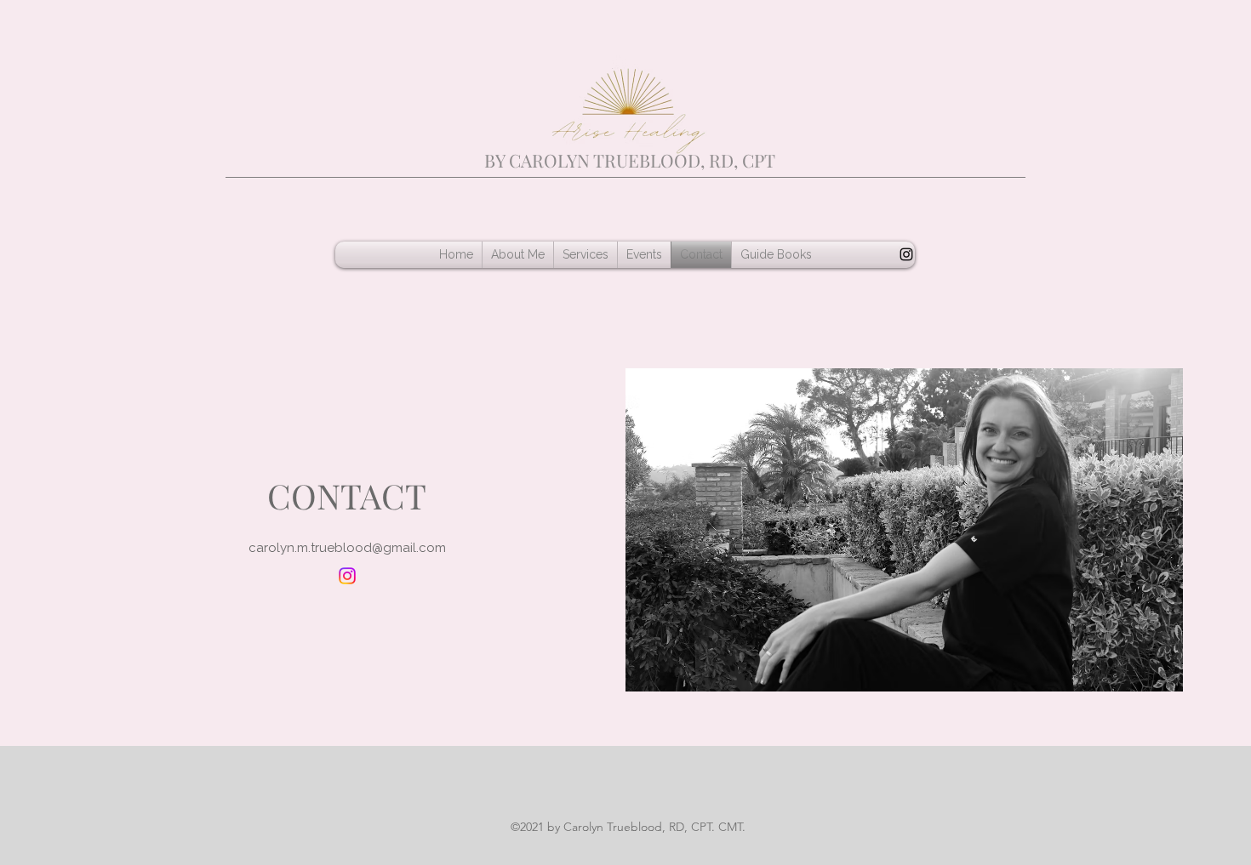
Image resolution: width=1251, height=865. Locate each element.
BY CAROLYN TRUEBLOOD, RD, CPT (629, 160)
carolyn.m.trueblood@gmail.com (347, 547)
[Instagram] (906, 254)
